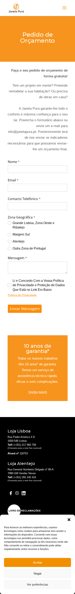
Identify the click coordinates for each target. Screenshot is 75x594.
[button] (69, 520)
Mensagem (26, 258)
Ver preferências (37, 584)
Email (21, 180)
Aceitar (37, 562)
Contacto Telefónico (32, 199)
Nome (22, 162)
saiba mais (37, 392)
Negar (38, 573)
